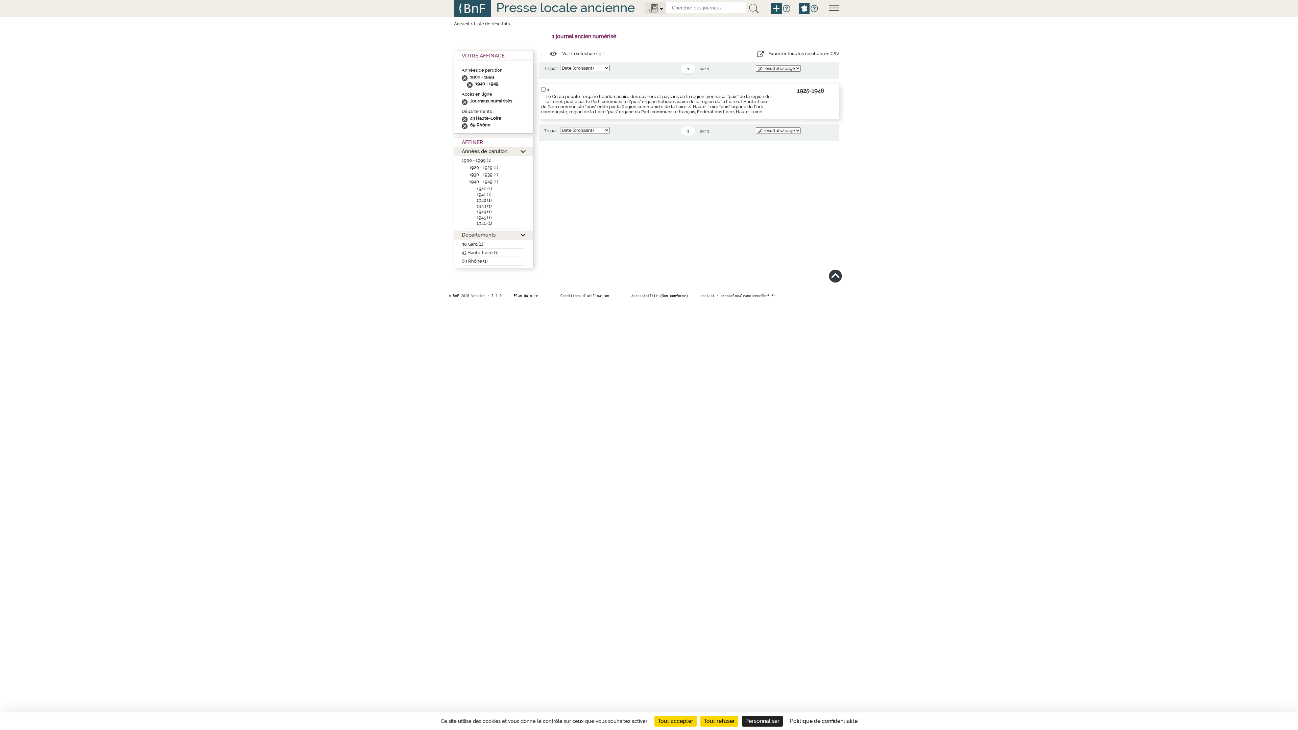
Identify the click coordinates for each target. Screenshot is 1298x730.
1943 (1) (484, 206)
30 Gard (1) (472, 244)
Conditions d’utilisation (584, 296)
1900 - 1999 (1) (476, 160)
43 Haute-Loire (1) (480, 252)
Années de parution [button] (485, 151)
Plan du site (526, 296)
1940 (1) (484, 188)
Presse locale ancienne (565, 7)
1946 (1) (484, 223)
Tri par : (551, 68)
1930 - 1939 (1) (483, 174)
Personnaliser (762, 721)
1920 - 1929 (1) (483, 167)
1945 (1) (484, 217)
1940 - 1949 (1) (483, 181)
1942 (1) (484, 200)
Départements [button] (479, 235)
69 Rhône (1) (475, 261)
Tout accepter (675, 721)
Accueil (462, 23)
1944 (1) (484, 211)
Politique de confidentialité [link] (824, 721)
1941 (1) (484, 194)
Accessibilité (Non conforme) (659, 296)
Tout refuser (719, 721)
